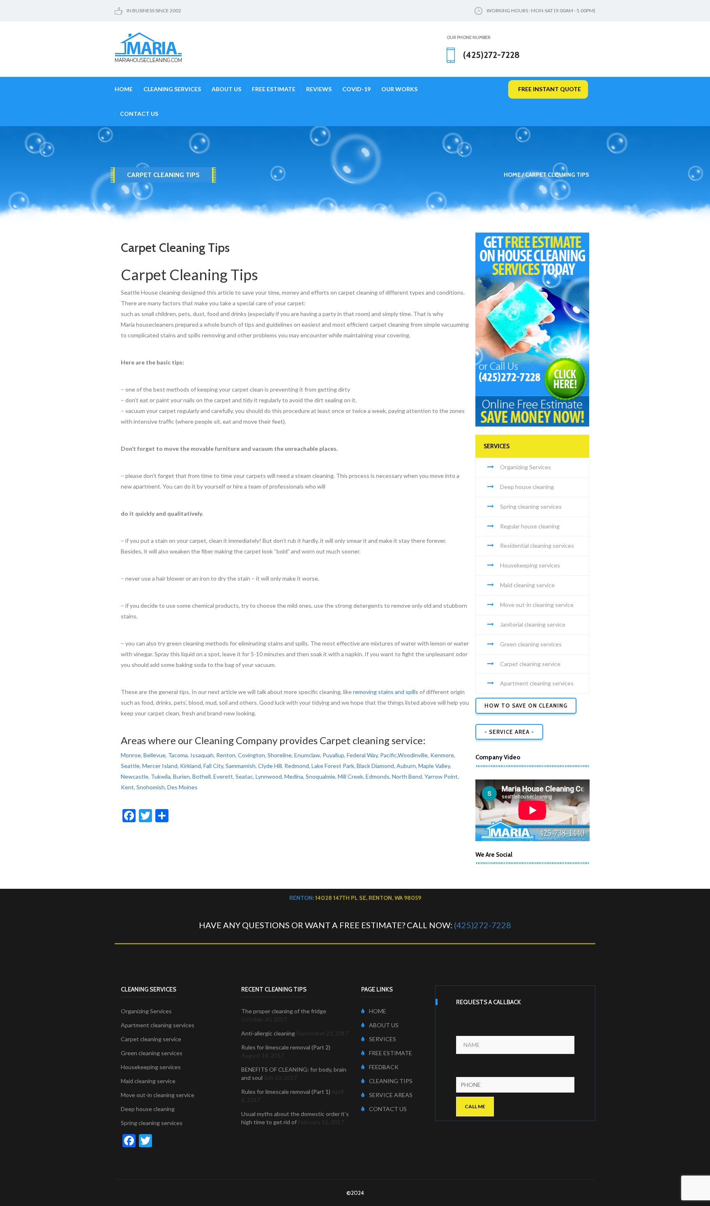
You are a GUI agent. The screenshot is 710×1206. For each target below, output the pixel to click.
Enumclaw (307, 755)
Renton (225, 755)
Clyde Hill (270, 765)
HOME (377, 1011)
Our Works (399, 88)
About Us (226, 88)
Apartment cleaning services (537, 683)
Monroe (131, 755)
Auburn (406, 765)
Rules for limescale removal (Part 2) (285, 1047)
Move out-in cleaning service (537, 604)
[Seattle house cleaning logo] (148, 46)
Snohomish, (151, 787)
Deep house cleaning (527, 486)
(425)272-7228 (482, 925)
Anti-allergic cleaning (268, 1033)
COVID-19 (356, 88)
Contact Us (139, 113)
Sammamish (241, 765)
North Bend (407, 776)
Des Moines (182, 787)
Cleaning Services (172, 88)
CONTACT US (388, 1108)
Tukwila (161, 776)
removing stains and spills (385, 691)
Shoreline (279, 755)
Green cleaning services (531, 644)
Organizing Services (525, 466)
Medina (293, 776)
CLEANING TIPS (391, 1080)
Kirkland (190, 765)
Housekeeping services (530, 565)
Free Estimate (273, 88)
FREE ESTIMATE (390, 1052)
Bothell (201, 776)
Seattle (130, 765)
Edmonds (378, 776)
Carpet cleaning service (530, 663)
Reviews (319, 88)
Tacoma (178, 755)
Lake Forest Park (332, 765)
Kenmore (442, 755)
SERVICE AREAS (391, 1094)
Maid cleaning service (527, 584)
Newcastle (134, 776)
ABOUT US (384, 1025)
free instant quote (549, 88)
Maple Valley (434, 765)
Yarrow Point (441, 776)
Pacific (388, 755)
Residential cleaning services (537, 545)
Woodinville (413, 755)
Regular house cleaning (530, 526)
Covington (251, 755)
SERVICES (382, 1038)
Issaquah (202, 755)
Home (124, 88)
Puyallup (333, 755)
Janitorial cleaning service (532, 624)
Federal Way (362, 755)
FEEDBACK (384, 1066)
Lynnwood (269, 776)
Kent (127, 787)
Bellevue (154, 755)
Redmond (296, 765)
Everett (223, 776)
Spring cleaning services (531, 506)
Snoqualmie (320, 776)
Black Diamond (375, 765)
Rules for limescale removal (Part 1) (285, 1091)
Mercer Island (160, 765)
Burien (181, 776)
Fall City (213, 765)
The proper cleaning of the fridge (283, 1011)
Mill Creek (350, 776)
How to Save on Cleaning (525, 705)
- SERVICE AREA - (509, 732)
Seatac (244, 776)
